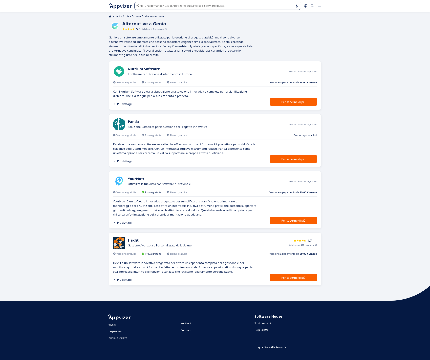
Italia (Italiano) (273, 347)
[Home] (110, 16)
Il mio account (262, 323)
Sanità (118, 16)
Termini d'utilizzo (117, 338)
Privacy (112, 324)
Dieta (128, 16)
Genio (138, 16)
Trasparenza (114, 331)
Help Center (261, 329)
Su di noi (186, 323)
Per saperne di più (293, 102)
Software (186, 330)
